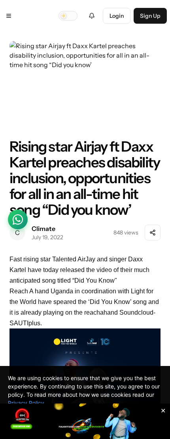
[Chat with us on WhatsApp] (18, 219)
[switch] (68, 16)
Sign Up (150, 15)
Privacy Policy (26, 403)
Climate (43, 229)
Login (117, 15)
